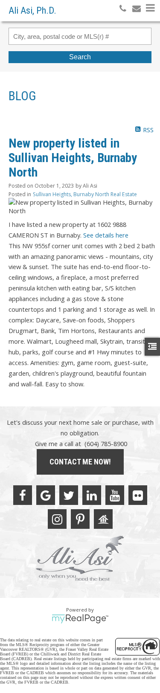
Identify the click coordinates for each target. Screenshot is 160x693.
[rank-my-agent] (103, 519)
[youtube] (114, 495)
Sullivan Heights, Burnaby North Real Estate (85, 194)
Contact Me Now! (80, 461)
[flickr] (137, 495)
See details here (105, 235)
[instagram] (57, 519)
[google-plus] (45, 495)
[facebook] (22, 495)
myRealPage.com (80, 619)
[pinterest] (80, 519)
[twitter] (68, 495)
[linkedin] (91, 495)
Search (80, 57)
